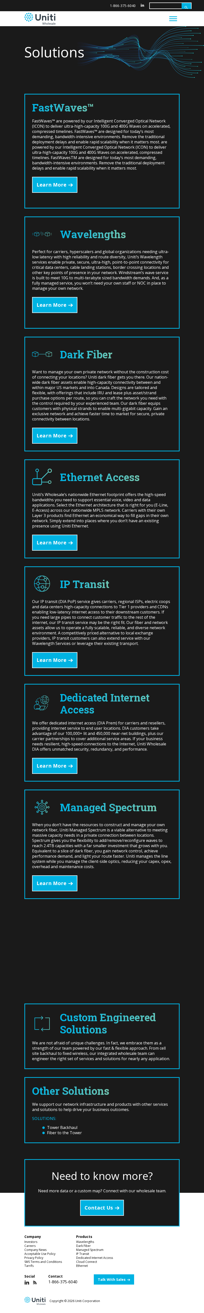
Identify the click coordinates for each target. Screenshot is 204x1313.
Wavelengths (85, 1242)
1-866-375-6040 (123, 5)
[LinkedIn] (142, 5)
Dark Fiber (83, 1246)
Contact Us (99, 1207)
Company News (35, 1250)
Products (84, 1236)
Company (32, 1236)
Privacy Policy (33, 1258)
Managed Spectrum (89, 1250)
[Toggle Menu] (173, 18)
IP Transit (82, 1254)
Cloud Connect (86, 1262)
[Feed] (34, 1282)
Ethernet (82, 1266)
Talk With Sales (112, 1279)
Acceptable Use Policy (39, 1254)
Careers (30, 1246)
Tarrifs (29, 1266)
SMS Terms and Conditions (43, 1262)
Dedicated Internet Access (94, 1258)
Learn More (51, 184)
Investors (30, 1242)
